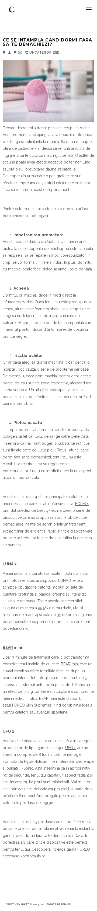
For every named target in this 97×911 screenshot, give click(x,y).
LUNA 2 (64, 580)
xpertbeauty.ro (33, 856)
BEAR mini (70, 664)
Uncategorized (44, 52)
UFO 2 (70, 748)
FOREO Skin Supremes (32, 705)
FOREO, (82, 504)
